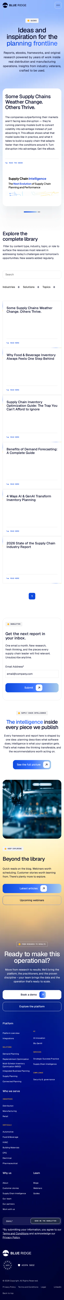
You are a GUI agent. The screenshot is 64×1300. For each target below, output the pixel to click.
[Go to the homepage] (17, 1253)
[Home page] (14, 5)
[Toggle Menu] (58, 5)
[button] (30, 211)
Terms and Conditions (16, 1233)
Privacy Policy (11, 1237)
